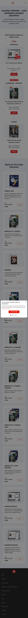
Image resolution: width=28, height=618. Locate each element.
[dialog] (14, 309)
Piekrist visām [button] (14, 311)
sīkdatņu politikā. (6, 308)
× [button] (25, 301)
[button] (14, 315)
